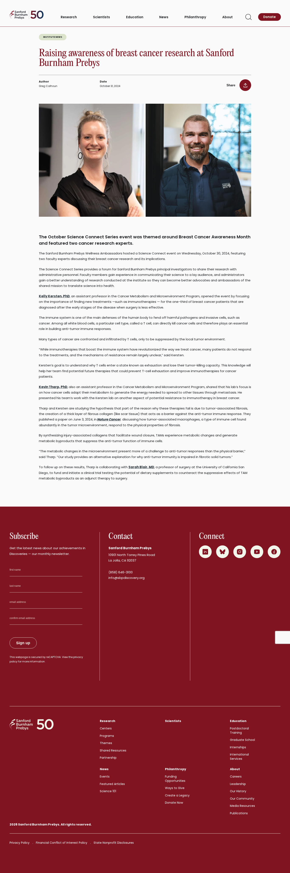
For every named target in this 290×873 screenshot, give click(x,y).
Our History (238, 791)
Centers (106, 728)
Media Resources (242, 806)
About (227, 17)
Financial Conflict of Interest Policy (61, 843)
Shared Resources (113, 750)
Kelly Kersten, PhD (54, 296)
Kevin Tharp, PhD (53, 387)
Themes (106, 743)
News (163, 17)
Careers (236, 776)
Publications (239, 813)
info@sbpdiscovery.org (126, 577)
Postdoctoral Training (239, 730)
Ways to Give (174, 788)
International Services (239, 756)
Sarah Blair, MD (141, 467)
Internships (238, 747)
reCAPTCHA (53, 657)
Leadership (238, 784)
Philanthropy (195, 17)
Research (69, 17)
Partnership (108, 758)
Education (134, 17)
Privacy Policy (20, 843)
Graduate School (242, 740)
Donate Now (174, 802)
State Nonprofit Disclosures (114, 843)
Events (105, 776)
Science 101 (108, 791)
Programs (107, 736)
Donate (269, 17)
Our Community (242, 798)
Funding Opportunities (175, 778)
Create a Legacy (177, 795)
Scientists (101, 17)
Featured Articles (112, 784)
